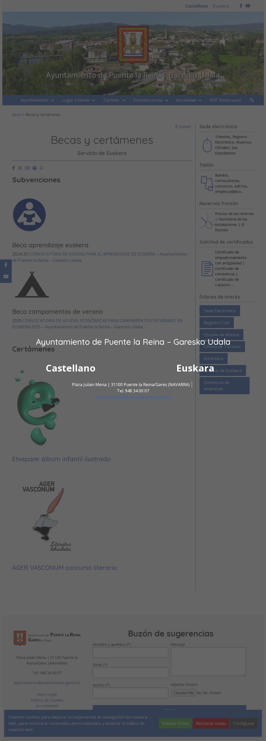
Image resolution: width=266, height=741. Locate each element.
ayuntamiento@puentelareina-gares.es (133, 397)
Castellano (71, 368)
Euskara (195, 368)
